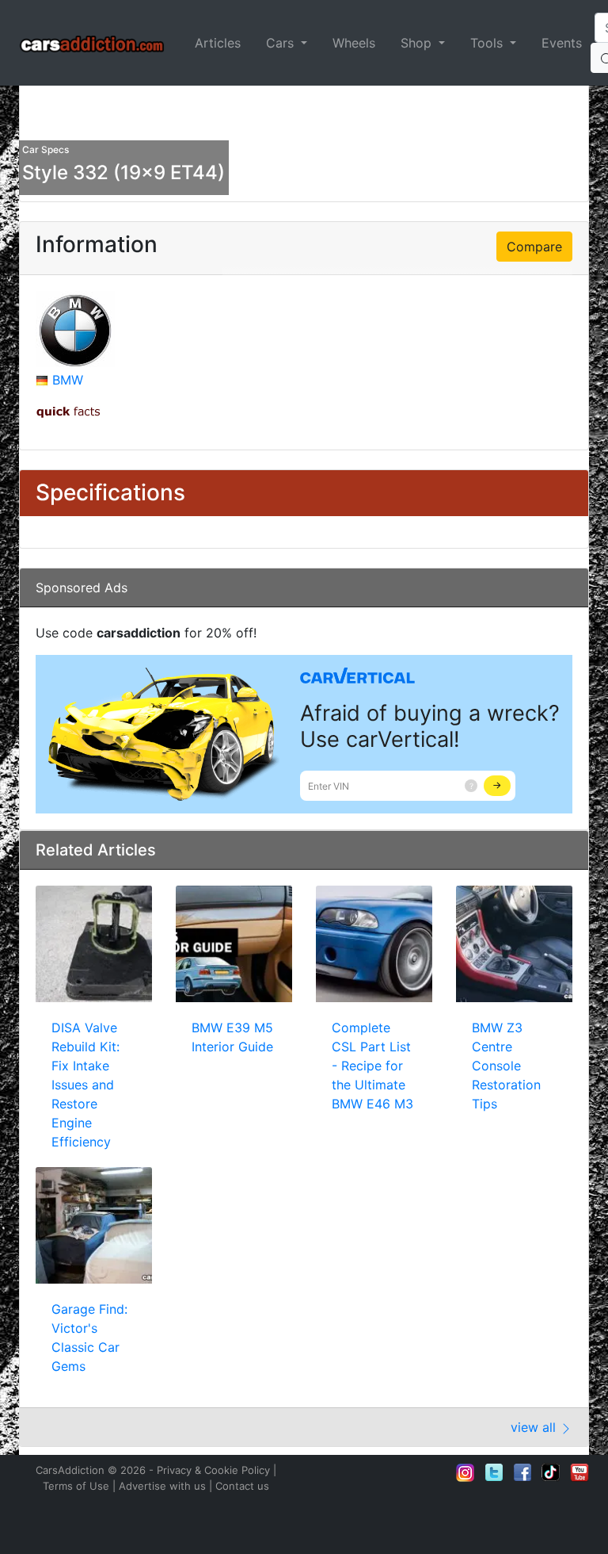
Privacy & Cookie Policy (213, 1470)
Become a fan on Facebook (522, 1472)
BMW (67, 380)
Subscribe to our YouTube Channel (579, 1472)
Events (562, 43)
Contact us (242, 1485)
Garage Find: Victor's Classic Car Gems (89, 1337)
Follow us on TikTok (551, 1472)
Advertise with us (162, 1485)
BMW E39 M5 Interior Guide (232, 1037)
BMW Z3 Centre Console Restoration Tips (506, 1066)
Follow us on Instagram (465, 1472)
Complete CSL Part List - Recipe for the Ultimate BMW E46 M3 (372, 1066)
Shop (418, 43)
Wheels (353, 43)
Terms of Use (76, 1485)
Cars (282, 43)
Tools (488, 43)
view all (535, 1427)
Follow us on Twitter (494, 1472)
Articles (218, 43)
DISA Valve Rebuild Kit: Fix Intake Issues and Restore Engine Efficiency (85, 1085)
